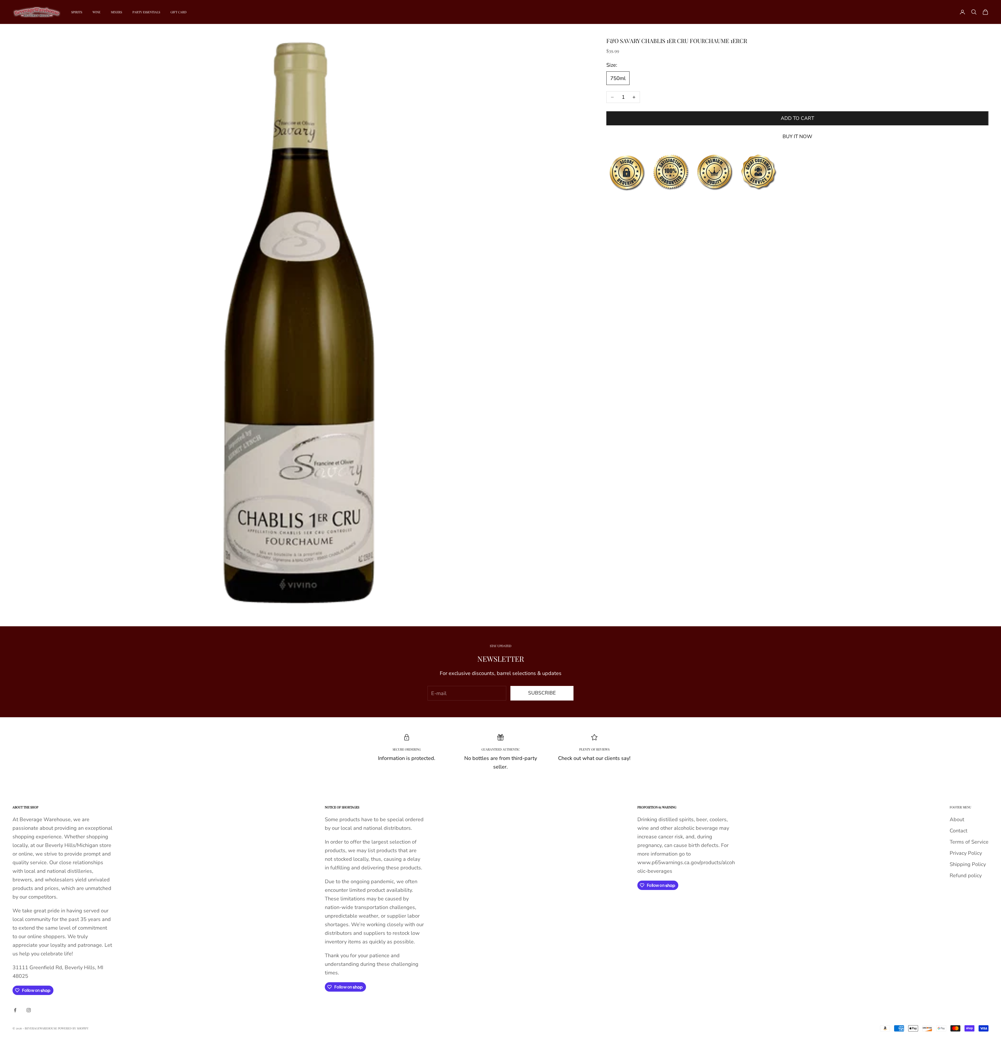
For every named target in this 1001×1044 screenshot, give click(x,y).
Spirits (76, 12)
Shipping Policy (968, 864)
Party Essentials (146, 12)
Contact (958, 830)
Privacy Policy (966, 853)
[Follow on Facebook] (15, 1010)
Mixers (116, 12)
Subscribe (542, 693)
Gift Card (178, 12)
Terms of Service (969, 841)
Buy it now (797, 136)
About (957, 819)
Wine (96, 12)
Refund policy (966, 875)
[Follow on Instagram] (28, 1010)
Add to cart (797, 118)
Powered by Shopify (73, 1028)
